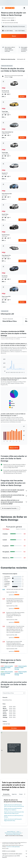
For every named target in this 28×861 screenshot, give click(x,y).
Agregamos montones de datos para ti (12, 853)
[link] (14, 447)
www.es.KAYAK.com (11, 831)
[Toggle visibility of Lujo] (11, 407)
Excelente (7, 576)
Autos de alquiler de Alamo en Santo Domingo (7, 673)
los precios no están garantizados (13, 846)
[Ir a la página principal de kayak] (9, 8)
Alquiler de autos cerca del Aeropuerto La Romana (13, 816)
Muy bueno (7, 578)
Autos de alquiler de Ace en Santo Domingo (21, 673)
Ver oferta (22, 96)
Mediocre (6, 584)
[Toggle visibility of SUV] (11, 401)
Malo (5, 586)
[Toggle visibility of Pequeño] (12, 405)
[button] (2, 8)
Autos (18, 831)
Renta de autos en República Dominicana (13, 832)
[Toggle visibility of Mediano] (12, 403)
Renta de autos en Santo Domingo (13, 834)
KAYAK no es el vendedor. (8, 851)
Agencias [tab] (14, 794)
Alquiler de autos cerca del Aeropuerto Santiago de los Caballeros (13, 809)
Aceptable (7, 581)
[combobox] (8, 18)
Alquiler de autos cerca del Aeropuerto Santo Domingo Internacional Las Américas (14, 805)
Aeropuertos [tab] (6, 794)
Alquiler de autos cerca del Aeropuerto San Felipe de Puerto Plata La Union (14, 812)
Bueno (6, 580)
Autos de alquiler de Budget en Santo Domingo (7, 667)
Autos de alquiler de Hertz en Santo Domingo (21, 667)
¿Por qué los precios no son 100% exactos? (11, 856)
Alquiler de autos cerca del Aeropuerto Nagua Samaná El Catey (13, 819)
